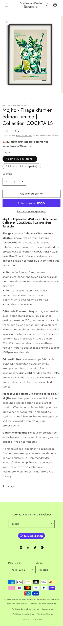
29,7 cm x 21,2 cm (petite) (21, 166)
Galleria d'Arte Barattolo (23, 599)
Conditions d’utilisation (33, 619)
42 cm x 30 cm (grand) (20, 158)
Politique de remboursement (25, 609)
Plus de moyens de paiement (31, 211)
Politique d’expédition (23, 614)
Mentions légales (45, 614)
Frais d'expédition (24, 135)
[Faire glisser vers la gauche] (24, 99)
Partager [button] (11, 486)
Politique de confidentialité (43, 604)
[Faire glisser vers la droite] (39, 99)
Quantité (7, 173)
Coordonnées (48, 609)
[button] (6, 5)
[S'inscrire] (50, 524)
